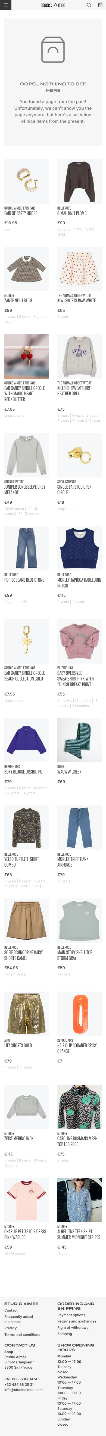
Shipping (64, 1334)
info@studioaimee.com (23, 1390)
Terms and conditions (22, 1335)
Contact (10, 1311)
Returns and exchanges (76, 1321)
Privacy (10, 1328)
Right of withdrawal (73, 1328)
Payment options (71, 1315)
